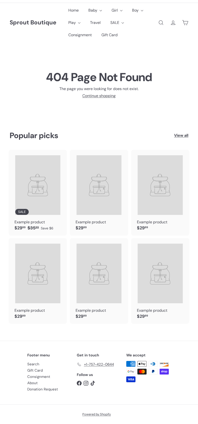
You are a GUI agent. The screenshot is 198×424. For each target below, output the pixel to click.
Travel (95, 22)
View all (181, 135)
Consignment (80, 34)
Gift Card (109, 34)
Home (73, 10)
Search (33, 364)
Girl (115, 10)
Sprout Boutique (33, 22)
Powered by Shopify (96, 414)
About (32, 383)
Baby (93, 10)
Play (72, 22)
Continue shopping (99, 95)
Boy (136, 10)
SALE (115, 22)
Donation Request (42, 389)
